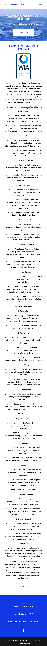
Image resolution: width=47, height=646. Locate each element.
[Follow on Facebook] (23, 630)
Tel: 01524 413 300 (23, 614)
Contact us (23, 587)
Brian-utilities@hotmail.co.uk (23, 622)
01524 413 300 (16, 24)
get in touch (23, 33)
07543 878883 (26, 606)
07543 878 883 (33, 24)
